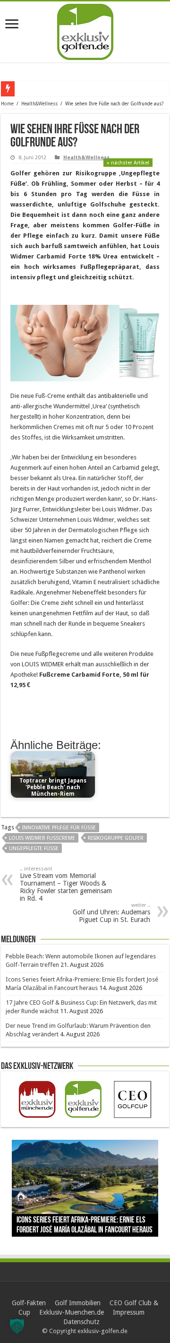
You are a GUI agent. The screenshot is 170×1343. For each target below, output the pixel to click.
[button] (17, 1326)
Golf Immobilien (78, 1303)
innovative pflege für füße (59, 828)
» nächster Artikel (128, 163)
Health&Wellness (39, 103)
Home (7, 103)
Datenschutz (81, 1322)
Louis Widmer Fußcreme (42, 838)
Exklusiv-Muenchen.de (71, 1312)
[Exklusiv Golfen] (85, 30)
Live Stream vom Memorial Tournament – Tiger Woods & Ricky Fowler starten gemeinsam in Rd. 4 (66, 884)
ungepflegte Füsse (34, 848)
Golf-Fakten (29, 1303)
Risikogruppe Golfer (116, 838)
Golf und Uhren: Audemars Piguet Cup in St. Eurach (111, 912)
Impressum (128, 1312)
